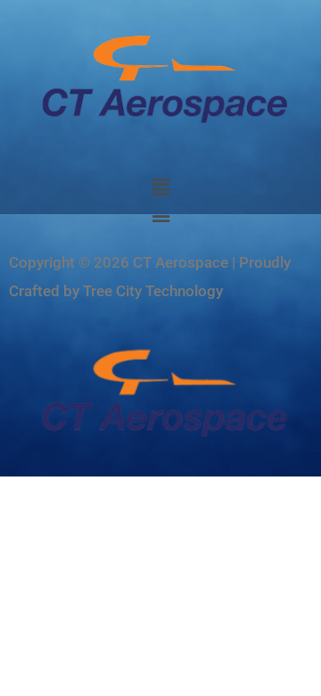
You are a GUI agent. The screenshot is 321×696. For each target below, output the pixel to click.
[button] (160, 188)
